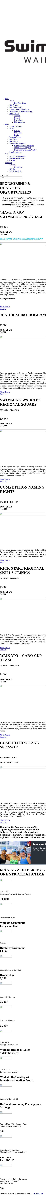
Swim (7, 124)
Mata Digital (38, 1193)
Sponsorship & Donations (19, 109)
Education (8, 163)
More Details (5, 307)
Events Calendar (15, 126)
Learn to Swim (15, 137)
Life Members (19, 122)
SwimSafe (18, 167)
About (7, 99)
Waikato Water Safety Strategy (20, 111)
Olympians (18, 120)
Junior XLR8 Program (22, 148)
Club (6, 154)
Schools (12, 165)
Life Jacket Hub (15, 171)
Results (17, 131)
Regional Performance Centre (25, 150)
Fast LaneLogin (17, 134)
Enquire (3, 309)
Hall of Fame (14, 114)
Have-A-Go (13, 141)
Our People (13, 105)
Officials (12, 169)
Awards (17, 116)
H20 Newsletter (20, 103)
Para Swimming (15, 152)
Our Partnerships (15, 107)
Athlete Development (17, 143)
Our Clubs (13, 139)
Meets (11, 129)
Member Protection (16, 158)
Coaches (12, 161)
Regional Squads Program (24, 146)
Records (17, 118)
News (11, 101)
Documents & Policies (17, 156)
